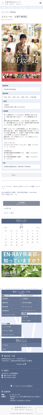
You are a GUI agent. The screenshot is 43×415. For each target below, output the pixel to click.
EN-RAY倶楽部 (27, 302)
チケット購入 (10, 213)
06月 (5, 227)
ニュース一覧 (6, 326)
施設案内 (5, 298)
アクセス (5, 345)
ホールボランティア (28, 310)
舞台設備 (5, 306)
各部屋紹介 (5, 310)
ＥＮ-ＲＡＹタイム (8, 334)
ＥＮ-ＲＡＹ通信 (7, 330)
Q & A (4, 349)
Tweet (13, 175)
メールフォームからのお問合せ (22, 386)
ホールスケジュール (8, 314)
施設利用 (5, 302)
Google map (20, 364)
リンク (24, 345)
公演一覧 (8, 208)
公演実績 (25, 298)
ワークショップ (27, 306)
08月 (37, 227)
